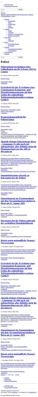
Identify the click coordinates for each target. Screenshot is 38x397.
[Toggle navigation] (15, 16)
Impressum (7, 379)
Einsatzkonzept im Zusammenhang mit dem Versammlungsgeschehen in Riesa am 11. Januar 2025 (18, 200)
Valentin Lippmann (6, 14)
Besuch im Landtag (13, 36)
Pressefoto (11, 45)
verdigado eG (32, 392)
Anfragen (11, 32)
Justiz (9, 22)
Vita (9, 39)
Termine (6, 47)
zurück (3, 374)
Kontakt (6, 54)
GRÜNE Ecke (8, 4)
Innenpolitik (11, 21)
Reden (10, 31)
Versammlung (9, 215)
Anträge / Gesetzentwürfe (15, 34)
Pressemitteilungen (13, 44)
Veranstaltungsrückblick (15, 49)
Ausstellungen (12, 50)
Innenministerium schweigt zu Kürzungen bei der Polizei (15, 176)
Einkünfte (11, 41)
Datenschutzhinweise (10, 381)
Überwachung (9, 111)
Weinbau (10, 27)
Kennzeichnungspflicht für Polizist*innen (13, 118)
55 (16, 374)
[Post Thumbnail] (19, 137)
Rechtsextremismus (18, 258)
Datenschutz (11, 24)
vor (18, 374)
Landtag (6, 29)
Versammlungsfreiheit (20, 215)
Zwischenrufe (8, 52)
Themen (6, 19)
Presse (6, 42)
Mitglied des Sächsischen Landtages (22, 14)
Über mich (7, 37)
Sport (9, 26)
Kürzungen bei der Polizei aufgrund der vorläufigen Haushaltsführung (18, 221)
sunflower (15, 392)
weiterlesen (4, 83)
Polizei (10, 82)
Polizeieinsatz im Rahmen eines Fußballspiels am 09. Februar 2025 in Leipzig (18, 69)
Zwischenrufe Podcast (10, 6)
